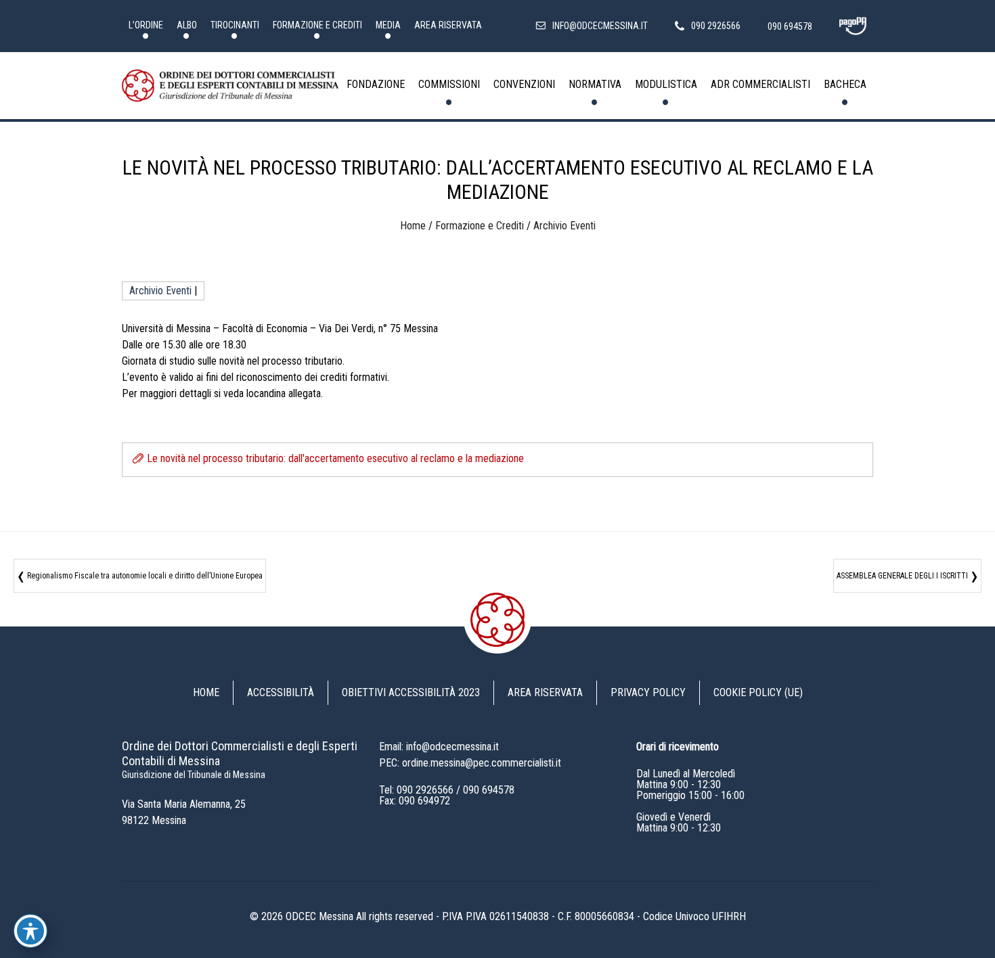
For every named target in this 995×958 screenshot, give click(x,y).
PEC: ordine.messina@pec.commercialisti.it (470, 762)
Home (413, 225)
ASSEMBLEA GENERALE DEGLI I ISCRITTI (902, 576)
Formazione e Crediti (317, 25)
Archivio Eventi (564, 225)
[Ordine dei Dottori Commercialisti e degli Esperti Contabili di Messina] (230, 86)
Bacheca (845, 84)
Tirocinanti (235, 25)
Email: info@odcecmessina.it (439, 746)
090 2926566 (425, 789)
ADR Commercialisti (760, 84)
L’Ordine (146, 25)
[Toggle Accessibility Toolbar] (30, 931)
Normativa (595, 84)
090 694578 (488, 789)
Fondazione (376, 84)
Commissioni (449, 84)
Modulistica (666, 84)
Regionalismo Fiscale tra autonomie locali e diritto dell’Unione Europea (145, 576)
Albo (187, 25)
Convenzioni (524, 84)
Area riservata (448, 25)
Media (388, 25)
